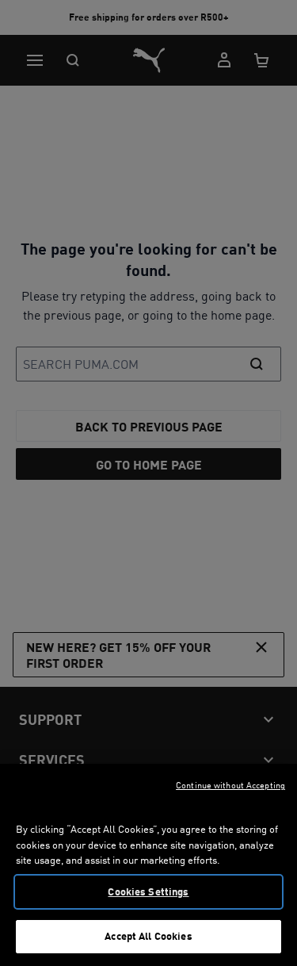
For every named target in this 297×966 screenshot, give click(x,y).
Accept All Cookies (148, 936)
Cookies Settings (148, 891)
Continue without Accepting (230, 785)
